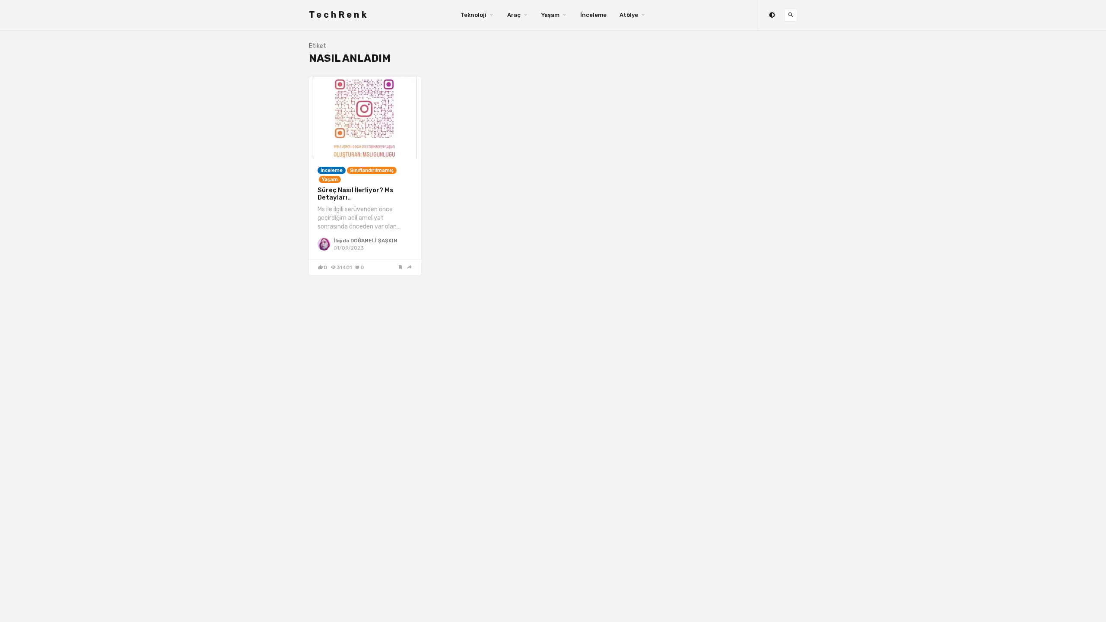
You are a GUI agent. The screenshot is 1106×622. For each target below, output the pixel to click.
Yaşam (550, 15)
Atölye (629, 15)
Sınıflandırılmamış (372, 170)
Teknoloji (473, 15)
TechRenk (339, 15)
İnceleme (593, 15)
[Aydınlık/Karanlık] (772, 15)
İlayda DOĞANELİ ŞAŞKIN (365, 240)
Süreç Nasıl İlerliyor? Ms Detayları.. (356, 193)
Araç (514, 15)
